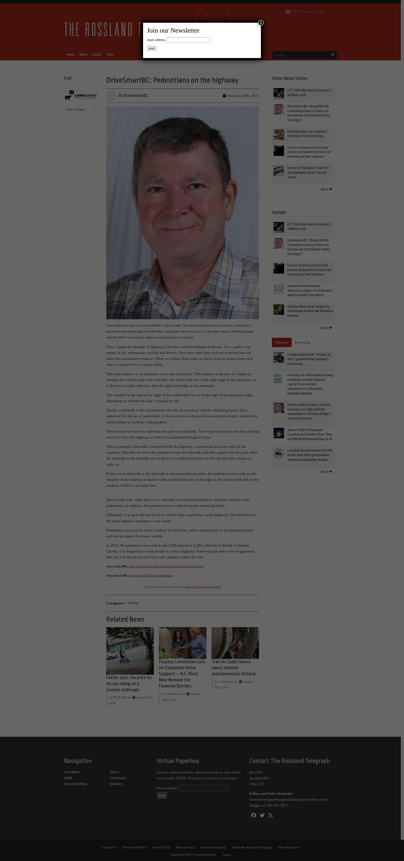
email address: (156, 40)
